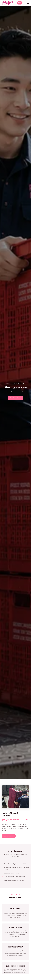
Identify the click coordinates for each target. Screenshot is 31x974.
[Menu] (27, 3)
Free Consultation (15, 398)
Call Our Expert (8, 836)
